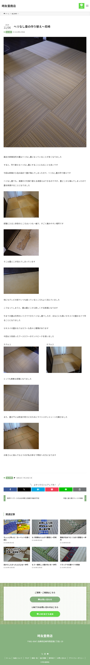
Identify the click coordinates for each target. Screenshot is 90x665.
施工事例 (8, 32)
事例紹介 (52, 658)
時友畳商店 (9, 5)
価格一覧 (35, 658)
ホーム (8, 658)
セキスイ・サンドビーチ (24, 478)
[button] (10, 489)
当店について (17, 658)
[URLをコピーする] (79, 489)
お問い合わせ (61, 658)
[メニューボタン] (87, 6)
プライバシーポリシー (76, 658)
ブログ (27, 658)
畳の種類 (43, 658)
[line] (48, 654)
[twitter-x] (42, 654)
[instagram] (45, 654)
